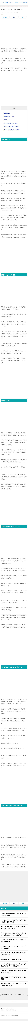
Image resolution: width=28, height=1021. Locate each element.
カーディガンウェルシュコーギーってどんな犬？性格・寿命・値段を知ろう (13, 965)
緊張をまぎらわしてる (9, 116)
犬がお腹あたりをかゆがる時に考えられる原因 (13, 978)
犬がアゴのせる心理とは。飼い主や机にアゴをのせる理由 (13, 914)
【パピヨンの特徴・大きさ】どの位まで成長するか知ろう (13, 940)
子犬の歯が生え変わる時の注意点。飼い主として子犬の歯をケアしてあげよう (13, 934)
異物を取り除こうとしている (10, 123)
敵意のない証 (7, 119)
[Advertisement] (14, 34)
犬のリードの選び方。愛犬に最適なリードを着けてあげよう (13, 971)
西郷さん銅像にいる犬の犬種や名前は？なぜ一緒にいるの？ (21, 994)
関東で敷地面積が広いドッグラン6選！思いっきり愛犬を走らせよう (14, 927)
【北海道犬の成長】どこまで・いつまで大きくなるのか (13, 947)
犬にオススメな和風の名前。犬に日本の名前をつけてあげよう (7, 994)
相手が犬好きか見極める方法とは (11, 959)
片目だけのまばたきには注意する (11, 126)
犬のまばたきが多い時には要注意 (11, 129)
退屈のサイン (7, 113)
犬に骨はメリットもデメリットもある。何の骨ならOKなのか (13, 984)
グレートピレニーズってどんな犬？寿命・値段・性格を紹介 (13, 953)
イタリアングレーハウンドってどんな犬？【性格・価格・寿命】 (13, 921)
